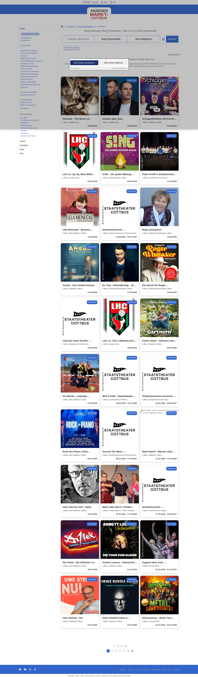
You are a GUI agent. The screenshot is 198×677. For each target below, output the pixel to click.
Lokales (138, 670)
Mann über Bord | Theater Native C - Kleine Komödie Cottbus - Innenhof (117, 507)
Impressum (156, 670)
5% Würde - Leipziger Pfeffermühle (75, 396)
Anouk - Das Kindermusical (78, 285)
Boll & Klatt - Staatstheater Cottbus (117, 396)
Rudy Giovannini (151, 229)
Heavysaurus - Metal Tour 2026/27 (156, 618)
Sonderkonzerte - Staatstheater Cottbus (154, 507)
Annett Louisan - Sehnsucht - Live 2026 (119, 562)
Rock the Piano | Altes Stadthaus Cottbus (75, 451)
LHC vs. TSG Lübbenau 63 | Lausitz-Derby (118, 340)
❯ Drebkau (24, 133)
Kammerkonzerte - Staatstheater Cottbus (115, 229)
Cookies (176, 670)
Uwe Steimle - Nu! (73, 618)
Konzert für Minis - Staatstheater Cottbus (115, 451)
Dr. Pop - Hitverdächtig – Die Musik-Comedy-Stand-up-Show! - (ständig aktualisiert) (119, 285)
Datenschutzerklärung (120, 68)
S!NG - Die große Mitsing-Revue (117, 174)
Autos (22, 149)
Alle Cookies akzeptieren (84, 63)
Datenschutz (166, 670)
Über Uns (146, 670)
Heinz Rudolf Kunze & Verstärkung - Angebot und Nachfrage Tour (117, 618)
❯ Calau (23, 131)
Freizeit (22, 141)
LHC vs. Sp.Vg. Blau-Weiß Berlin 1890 (77, 174)
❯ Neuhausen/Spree (28, 136)
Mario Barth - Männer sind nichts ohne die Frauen (157, 451)
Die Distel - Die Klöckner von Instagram (79, 562)
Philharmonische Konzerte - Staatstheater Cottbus (158, 396)
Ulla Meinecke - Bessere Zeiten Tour (76, 229)
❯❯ (132, 651)
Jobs (21, 153)
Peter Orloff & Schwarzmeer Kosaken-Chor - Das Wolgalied (158, 174)
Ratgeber (122, 670)
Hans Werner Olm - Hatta (77, 507)
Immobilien (24, 145)
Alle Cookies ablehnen (113, 63)
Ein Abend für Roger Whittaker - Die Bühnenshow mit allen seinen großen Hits (158, 285)
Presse (130, 670)
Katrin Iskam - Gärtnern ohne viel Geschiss (159, 340)
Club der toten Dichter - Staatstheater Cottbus (76, 340)
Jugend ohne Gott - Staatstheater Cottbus (154, 562)
